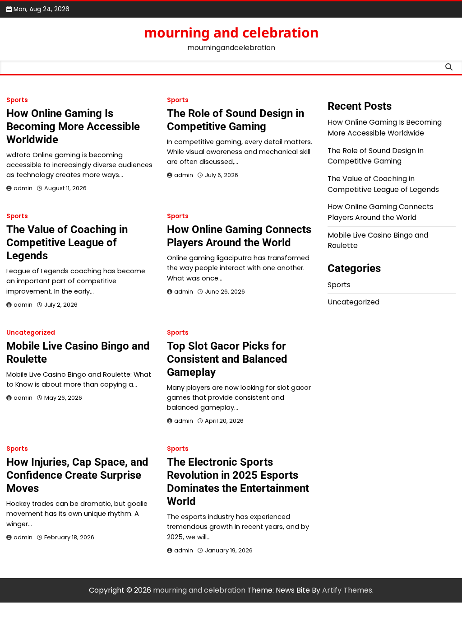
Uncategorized (30, 332)
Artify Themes (347, 590)
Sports (17, 100)
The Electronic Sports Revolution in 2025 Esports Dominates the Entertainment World (238, 482)
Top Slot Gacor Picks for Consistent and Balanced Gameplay (227, 359)
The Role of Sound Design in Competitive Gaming (235, 120)
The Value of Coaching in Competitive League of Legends (67, 242)
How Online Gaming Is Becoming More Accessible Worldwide (73, 126)
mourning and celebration (231, 32)
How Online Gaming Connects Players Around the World (239, 236)
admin (23, 188)
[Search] (449, 67)
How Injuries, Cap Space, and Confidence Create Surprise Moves (77, 475)
